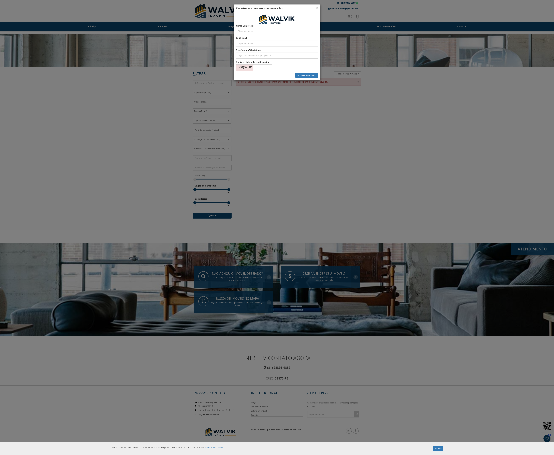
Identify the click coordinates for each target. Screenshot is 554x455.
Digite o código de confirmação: (252, 62)
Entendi (438, 448)
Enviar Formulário (307, 75)
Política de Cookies (214, 447)
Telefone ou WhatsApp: (248, 50)
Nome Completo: (244, 25)
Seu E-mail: (241, 38)
